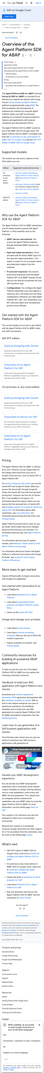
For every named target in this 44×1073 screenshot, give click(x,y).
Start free (9, 16)
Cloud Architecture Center (12, 1009)
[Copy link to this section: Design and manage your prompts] (4, 623)
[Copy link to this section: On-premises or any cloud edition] (4, 390)
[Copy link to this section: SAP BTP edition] (22, 338)
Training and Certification (11, 1012)
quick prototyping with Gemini (17, 483)
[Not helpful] (20, 32)
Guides (26, 28)
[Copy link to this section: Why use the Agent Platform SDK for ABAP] (22, 219)
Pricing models (8, 519)
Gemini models (21, 173)
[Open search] (26, 2)
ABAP (32, 105)
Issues (29, 835)
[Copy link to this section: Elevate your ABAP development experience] (17, 778)
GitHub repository (9, 718)
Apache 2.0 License (9, 930)
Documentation (14, 25)
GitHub (4, 997)
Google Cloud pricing (10, 956)
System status (7, 986)
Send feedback (11, 38)
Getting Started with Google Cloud (15, 1001)
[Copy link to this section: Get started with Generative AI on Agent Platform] (21, 589)
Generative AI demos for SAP (20, 417)
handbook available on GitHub (18, 700)
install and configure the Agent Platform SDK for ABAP (23, 856)
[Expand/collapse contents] (15, 62)
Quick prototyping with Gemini (21, 345)
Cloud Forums (25, 898)
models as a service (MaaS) (28, 189)
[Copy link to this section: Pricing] (13, 460)
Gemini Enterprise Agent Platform (23, 102)
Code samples (7, 1005)
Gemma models (21, 193)
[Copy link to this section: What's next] (19, 844)
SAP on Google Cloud (19, 10)
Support (5, 978)
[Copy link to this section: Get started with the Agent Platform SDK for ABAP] (34, 319)
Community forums (9, 974)
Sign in (38, 3)
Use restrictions (23, 513)
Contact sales (7, 964)
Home (4, 25)
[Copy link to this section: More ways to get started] (38, 569)
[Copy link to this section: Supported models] (29, 152)
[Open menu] (3, 3)
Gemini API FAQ (26, 612)
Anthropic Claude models (25, 184)
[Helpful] (17, 32)
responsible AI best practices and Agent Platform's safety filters (23, 605)
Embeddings (32, 173)
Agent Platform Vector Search (27, 175)
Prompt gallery (13, 646)
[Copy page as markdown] (31, 55)
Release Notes (7, 982)
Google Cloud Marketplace (12, 960)
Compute (26, 25)
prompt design (23, 628)
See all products (8, 952)
